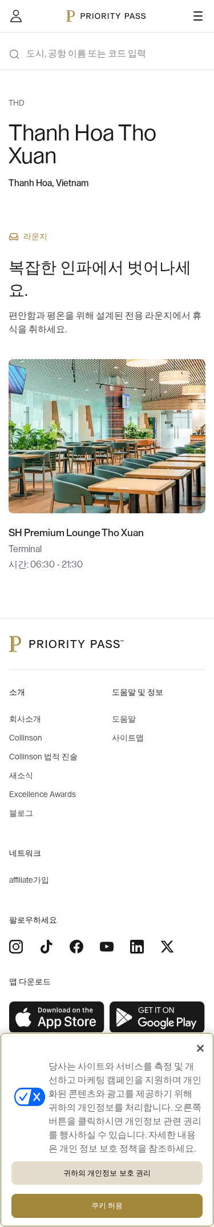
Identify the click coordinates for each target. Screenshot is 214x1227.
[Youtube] (107, 947)
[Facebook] (76, 947)
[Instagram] (16, 947)
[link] (57, 1017)
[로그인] (16, 16)
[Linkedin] (137, 947)
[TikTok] (46, 947)
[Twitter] (167, 947)
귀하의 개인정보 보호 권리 (107, 1173)
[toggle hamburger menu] (198, 16)
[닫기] (200, 1048)
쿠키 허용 (107, 1205)
